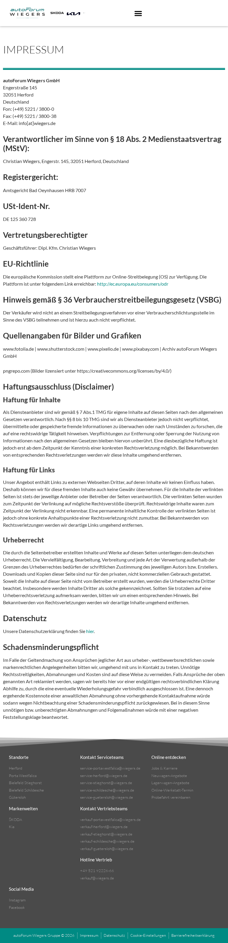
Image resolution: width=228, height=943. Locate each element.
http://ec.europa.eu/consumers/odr (132, 284)
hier (90, 631)
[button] (138, 13)
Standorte (18, 757)
